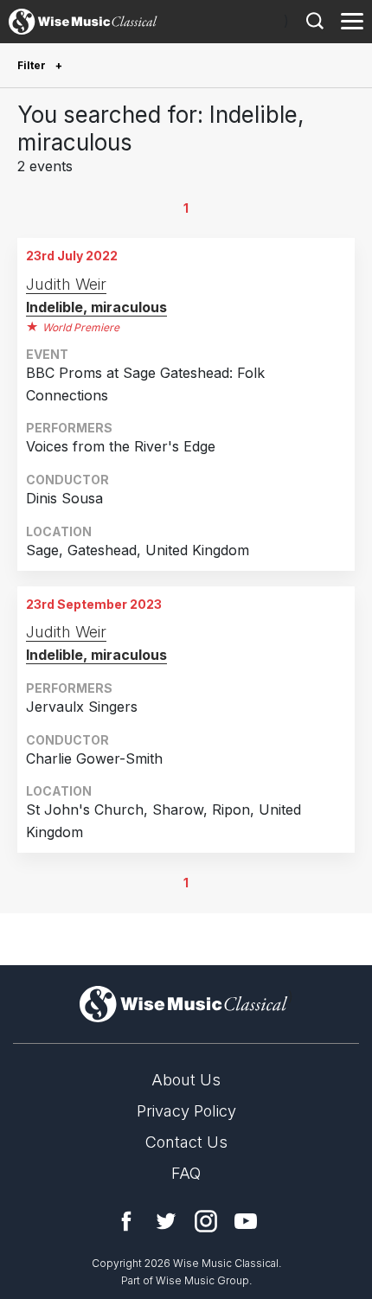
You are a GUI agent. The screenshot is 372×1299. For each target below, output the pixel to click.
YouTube (245, 1221)
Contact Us (186, 1142)
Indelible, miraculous (96, 307)
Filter (32, 65)
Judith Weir (66, 284)
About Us (186, 1080)
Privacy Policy (186, 1111)
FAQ (186, 1173)
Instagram (206, 1221)
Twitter (166, 1221)
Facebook (126, 1221)
